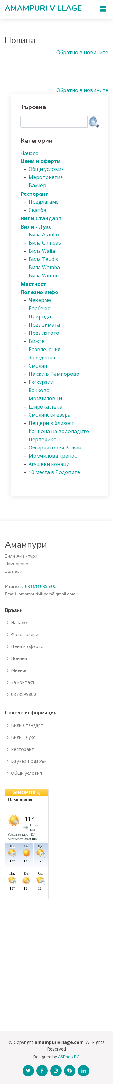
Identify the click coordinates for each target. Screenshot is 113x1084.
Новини (19, 658)
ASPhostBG (69, 1056)
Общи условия (26, 773)
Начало (19, 622)
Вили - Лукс (23, 737)
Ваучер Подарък (28, 761)
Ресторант (22, 749)
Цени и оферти (27, 646)
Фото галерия (26, 634)
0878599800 (23, 694)
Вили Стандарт (27, 725)
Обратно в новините (82, 52)
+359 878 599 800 (37, 586)
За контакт (23, 682)
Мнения (19, 670)
